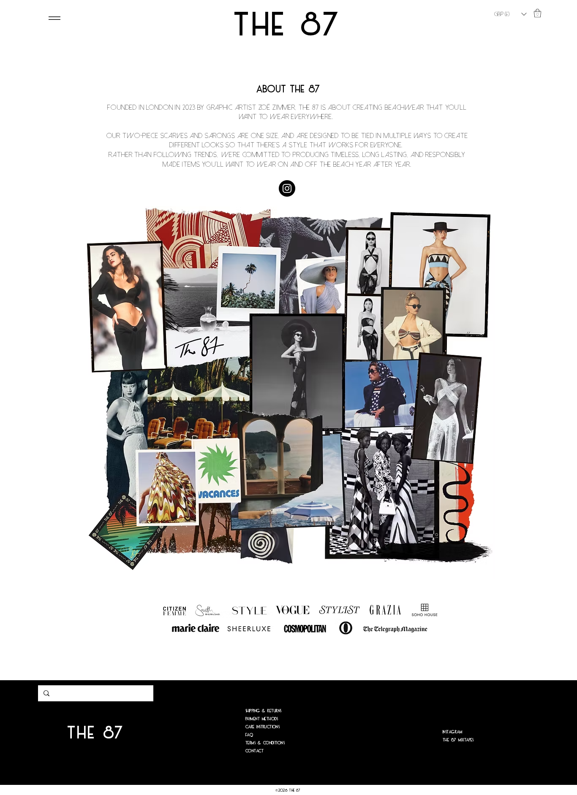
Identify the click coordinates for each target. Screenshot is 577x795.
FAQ (249, 735)
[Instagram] (287, 188)
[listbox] (510, 14)
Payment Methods (261, 719)
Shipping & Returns (263, 710)
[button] (510, 14)
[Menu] (54, 18)
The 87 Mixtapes (458, 740)
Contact (254, 751)
